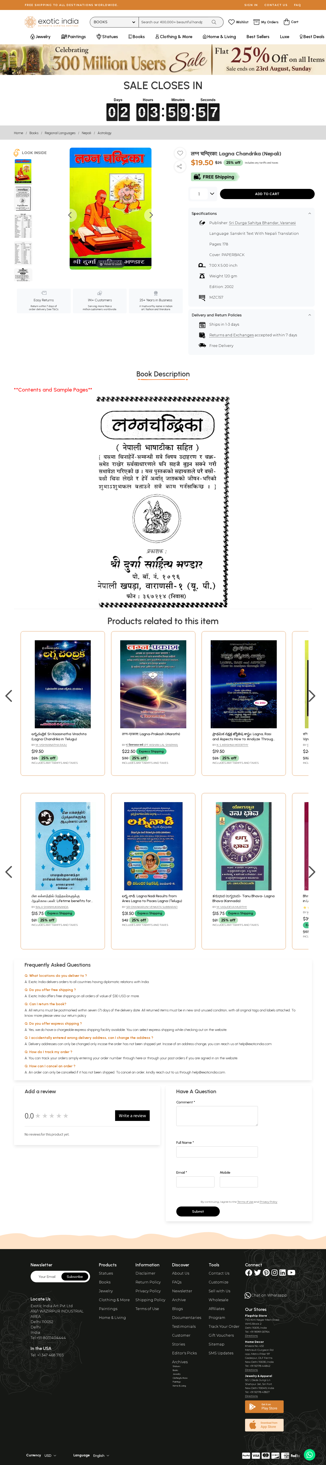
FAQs (176, 1282)
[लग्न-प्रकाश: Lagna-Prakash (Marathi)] (153, 727)
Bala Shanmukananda (52, 907)
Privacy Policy (268, 1201)
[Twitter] (257, 1274)
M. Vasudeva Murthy (232, 907)
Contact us (276, 5)
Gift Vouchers (221, 1335)
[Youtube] (291, 1274)
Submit (198, 1211)
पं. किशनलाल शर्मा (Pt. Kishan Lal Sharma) (152, 744)
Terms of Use (245, 1201)
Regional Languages (60, 133)
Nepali (86, 133)
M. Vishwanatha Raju (51, 744)
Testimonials (184, 1326)
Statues (106, 1273)
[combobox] (173, 22)
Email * (181, 1172)
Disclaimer (145, 1273)
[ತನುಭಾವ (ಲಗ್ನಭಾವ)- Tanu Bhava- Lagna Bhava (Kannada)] (244, 889)
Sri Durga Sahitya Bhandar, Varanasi (262, 223)
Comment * (185, 1102)
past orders (176, 1058)
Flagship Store (256, 1315)
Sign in (251, 5)
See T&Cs (52, 309)
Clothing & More (114, 1300)
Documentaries (186, 1318)
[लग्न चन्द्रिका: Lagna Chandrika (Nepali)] (23, 172)
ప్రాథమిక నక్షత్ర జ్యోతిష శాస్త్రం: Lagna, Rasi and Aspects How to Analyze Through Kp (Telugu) (243, 739)
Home (18, 133)
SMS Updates (221, 1353)
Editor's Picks (184, 1353)
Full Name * (185, 1142)
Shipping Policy (150, 1300)
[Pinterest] (266, 1274)
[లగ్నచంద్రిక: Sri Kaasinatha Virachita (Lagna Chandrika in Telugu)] (63, 727)
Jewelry (106, 1291)
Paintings (108, 1309)
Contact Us (219, 1273)
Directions (251, 1335)
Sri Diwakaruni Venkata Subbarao (151, 907)
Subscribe (75, 1277)
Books (33, 133)
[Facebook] (248, 1274)
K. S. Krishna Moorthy (232, 744)
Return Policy (148, 1282)
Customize (218, 1282)
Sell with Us (219, 1291)
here (139, 1058)
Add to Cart (267, 194)
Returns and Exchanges (231, 335)
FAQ (297, 5)
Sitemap (216, 1344)
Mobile (225, 1172)
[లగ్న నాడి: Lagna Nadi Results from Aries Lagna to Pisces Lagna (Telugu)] (153, 889)
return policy (76, 1015)
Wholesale (218, 1300)
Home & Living (112, 1318)
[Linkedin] (282, 1274)
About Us (180, 1273)
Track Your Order (224, 1326)
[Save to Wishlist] (180, 155)
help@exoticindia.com (255, 1044)
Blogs (177, 1309)
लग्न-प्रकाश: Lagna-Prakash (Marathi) (151, 734)
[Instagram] (274, 1274)
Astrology (105, 133)
